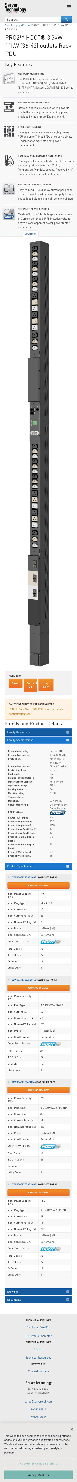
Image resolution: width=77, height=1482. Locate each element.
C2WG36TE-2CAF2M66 (24, 877)
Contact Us (32, 685)
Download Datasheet (39, 885)
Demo (15, 683)
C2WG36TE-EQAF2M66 (24, 1184)
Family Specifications (20, 740)
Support (38, 1349)
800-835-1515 (38, 1409)
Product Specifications (21, 866)
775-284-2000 (38, 1417)
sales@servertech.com (39, 1401)
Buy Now (46, 685)
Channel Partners (38, 1371)
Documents (14, 1299)
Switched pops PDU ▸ (18, 25)
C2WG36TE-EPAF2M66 (24, 1082)
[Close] (72, 1429)
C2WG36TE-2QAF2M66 (24, 979)
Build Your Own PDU (38, 1327)
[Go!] (66, 19)
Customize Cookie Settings (38, 1463)
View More (30, 234)
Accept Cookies (38, 1475)
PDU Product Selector (38, 1336)
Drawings (13, 1291)
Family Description (18, 732)
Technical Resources (38, 1357)
